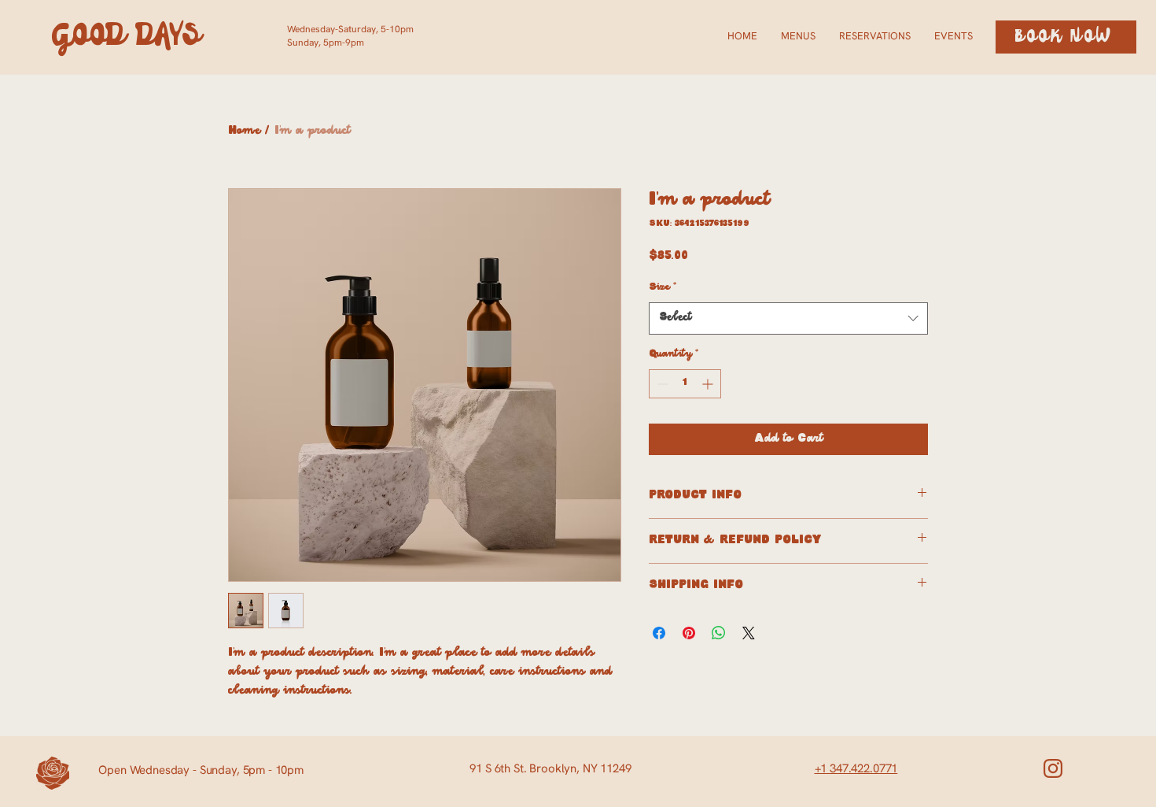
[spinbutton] (685, 384)
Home (244, 131)
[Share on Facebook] (659, 633)
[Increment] (709, 384)
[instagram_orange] (1053, 768)
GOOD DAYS (127, 36)
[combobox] (788, 318)
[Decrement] (661, 384)
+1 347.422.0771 (856, 768)
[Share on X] (748, 633)
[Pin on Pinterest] (688, 633)
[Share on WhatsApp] (718, 633)
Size (662, 287)
